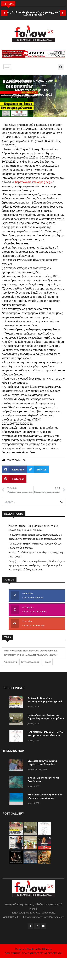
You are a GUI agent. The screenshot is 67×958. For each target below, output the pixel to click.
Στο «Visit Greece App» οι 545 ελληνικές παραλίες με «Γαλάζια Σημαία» (45, 798)
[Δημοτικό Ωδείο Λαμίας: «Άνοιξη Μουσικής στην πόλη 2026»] (16, 848)
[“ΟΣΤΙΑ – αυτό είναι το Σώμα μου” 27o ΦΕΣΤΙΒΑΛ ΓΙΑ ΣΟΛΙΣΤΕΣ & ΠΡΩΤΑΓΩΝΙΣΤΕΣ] (16, 862)
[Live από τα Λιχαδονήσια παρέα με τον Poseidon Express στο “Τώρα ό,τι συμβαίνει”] (17, 765)
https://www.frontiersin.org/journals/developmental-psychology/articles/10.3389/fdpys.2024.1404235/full (31, 652)
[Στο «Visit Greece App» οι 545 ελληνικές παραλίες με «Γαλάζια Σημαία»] (17, 799)
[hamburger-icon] (7, 66)
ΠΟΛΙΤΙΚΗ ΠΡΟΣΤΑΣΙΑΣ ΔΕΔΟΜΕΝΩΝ (42, 953)
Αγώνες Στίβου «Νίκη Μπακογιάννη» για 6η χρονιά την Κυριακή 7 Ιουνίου (33, 13)
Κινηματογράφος (30, 661)
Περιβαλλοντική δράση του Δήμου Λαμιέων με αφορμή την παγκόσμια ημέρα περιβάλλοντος (35, 536)
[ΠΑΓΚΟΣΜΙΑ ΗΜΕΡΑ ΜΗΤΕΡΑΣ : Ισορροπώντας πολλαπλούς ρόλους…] (17, 736)
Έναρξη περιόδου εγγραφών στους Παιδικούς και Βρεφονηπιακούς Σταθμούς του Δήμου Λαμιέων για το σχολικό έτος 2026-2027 (37, 565)
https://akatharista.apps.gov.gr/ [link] (33, 182)
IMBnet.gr (47, 949)
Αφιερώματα (10, 661)
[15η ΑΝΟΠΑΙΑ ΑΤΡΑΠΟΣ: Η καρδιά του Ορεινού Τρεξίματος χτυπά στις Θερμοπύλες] (44, 862)
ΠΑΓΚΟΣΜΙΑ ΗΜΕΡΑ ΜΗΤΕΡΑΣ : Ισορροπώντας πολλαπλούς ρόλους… (35, 545)
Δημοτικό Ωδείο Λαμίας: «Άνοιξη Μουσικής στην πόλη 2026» (36, 554)
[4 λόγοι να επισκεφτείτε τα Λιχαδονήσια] (17, 782)
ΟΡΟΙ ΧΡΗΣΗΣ (12, 953)
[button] (4, 13)
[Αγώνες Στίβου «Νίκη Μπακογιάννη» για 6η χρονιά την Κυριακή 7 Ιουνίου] (17, 702)
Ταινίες (47, 661)
